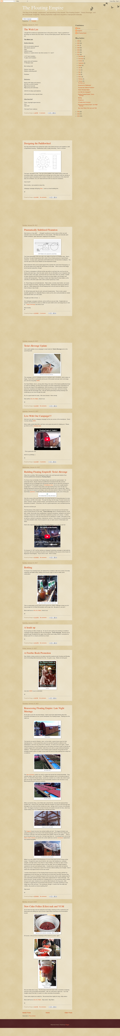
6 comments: (43, 313)
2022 (78, 43)
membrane (60, 837)
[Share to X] (52, 113)
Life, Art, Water (34, 398)
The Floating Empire (43, 7)
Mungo (78, 28)
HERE (38, 380)
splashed (32, 491)
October (80, 60)
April (79, 74)
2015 (78, 114)
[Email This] (49, 113)
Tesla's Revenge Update (35, 345)
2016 (78, 111)
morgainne (79, 30)
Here (41, 188)
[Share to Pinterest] (55, 113)
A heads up (29, 627)
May (79, 72)
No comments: (43, 197)
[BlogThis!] (50, 113)
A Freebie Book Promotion (37, 652)
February (80, 79)
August (80, 65)
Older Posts (68, 1013)
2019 (78, 50)
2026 (78, 41)
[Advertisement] (47, 128)
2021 (78, 45)
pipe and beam (30, 774)
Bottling (28, 567)
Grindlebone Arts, (48, 485)
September (81, 63)
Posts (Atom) (32, 1016)
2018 (78, 52)
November (81, 58)
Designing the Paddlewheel (37, 143)
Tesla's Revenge (30, 304)
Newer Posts (26, 1013)
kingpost (29, 831)
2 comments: (42, 113)
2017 (78, 54)
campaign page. (37, 425)
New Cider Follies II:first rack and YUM (44, 906)
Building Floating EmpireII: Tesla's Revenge (45, 471)
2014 (78, 116)
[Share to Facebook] (53, 113)
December (81, 56)
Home (48, 1013)
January (80, 81)
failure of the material (29, 837)
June (79, 70)
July (79, 67)
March (80, 76)
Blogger (67, 1024)
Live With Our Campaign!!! (38, 415)
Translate (34, 21)
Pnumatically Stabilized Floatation (40, 229)
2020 (78, 47)
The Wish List (31, 29)
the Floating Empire (81, 33)
